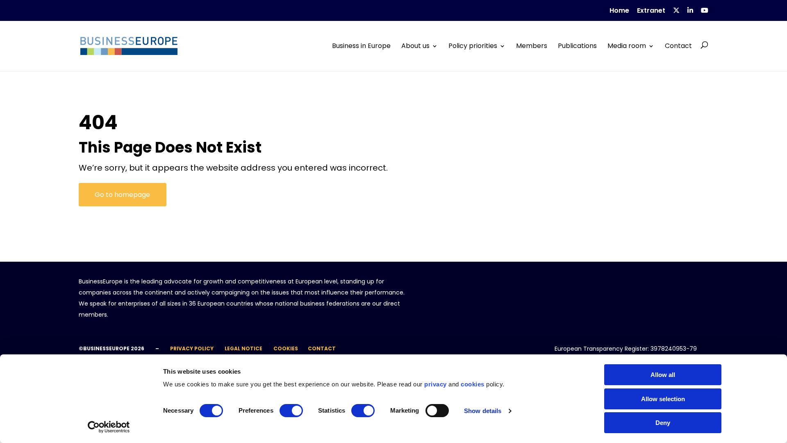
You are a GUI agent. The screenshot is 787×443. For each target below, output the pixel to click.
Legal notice (243, 348)
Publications (577, 45)
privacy (435, 384)
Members (531, 45)
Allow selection (663, 398)
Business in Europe (361, 45)
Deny (662, 422)
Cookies (285, 348)
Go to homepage (122, 194)
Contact (678, 45)
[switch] (291, 410)
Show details (482, 410)
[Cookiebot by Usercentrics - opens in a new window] (109, 427)
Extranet (651, 11)
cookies (472, 384)
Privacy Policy (192, 348)
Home (619, 11)
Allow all (663, 374)
